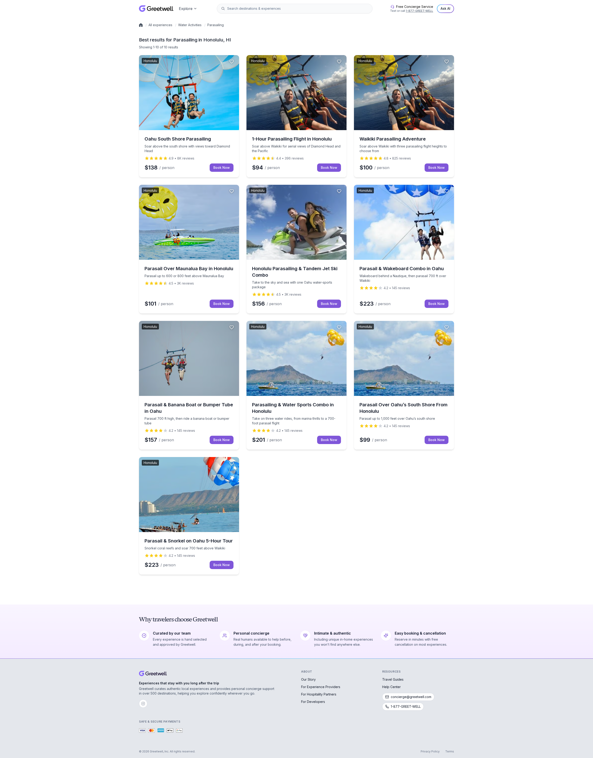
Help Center (391, 687)
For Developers (313, 702)
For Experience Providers (320, 687)
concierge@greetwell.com (411, 697)
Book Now (221, 167)
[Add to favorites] (231, 61)
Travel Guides (393, 679)
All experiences (160, 25)
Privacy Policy (430, 751)
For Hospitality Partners (318, 694)
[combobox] (298, 8)
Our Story (308, 679)
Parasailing (215, 25)
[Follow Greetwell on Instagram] (143, 703)
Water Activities (190, 25)
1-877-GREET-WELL (419, 11)
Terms (449, 751)
